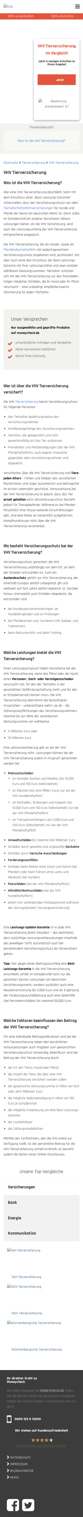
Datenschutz (20, 1457)
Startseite (11, 162)
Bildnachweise (21, 1471)
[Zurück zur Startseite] (21, 6)
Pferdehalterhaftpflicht (20, 249)
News (14, 1477)
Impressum (18, 1464)
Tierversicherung (33, 162)
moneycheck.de (52, 1390)
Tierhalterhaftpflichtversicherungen (28, 208)
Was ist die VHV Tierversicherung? (42, 141)
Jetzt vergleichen (56, 81)
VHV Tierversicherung (63, 162)
